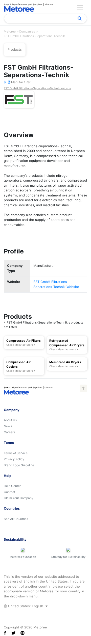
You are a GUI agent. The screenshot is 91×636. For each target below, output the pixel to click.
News (8, 426)
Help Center (12, 486)
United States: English (25, 606)
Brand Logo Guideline (19, 465)
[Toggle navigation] (80, 8)
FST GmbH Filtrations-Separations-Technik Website (37, 88)
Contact (9, 492)
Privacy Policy (14, 459)
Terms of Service (16, 453)
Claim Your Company (18, 498)
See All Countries (16, 519)
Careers (9, 432)
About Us (10, 420)
